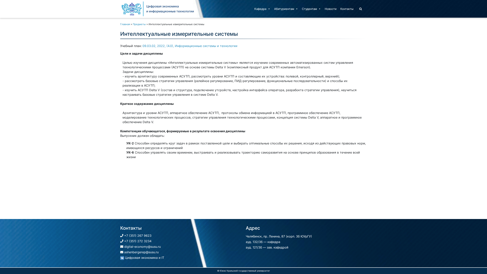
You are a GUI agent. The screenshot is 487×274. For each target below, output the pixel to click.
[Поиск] (360, 8)
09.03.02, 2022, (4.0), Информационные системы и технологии (189, 46)
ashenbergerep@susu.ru (141, 252)
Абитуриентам (284, 9)
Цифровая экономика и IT (144, 258)
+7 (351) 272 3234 (137, 241)
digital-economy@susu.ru (142, 247)
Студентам (309, 9)
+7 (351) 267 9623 (137, 235)
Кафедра (260, 9)
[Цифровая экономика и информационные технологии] (131, 9)
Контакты (346, 9)
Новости (331, 9)
